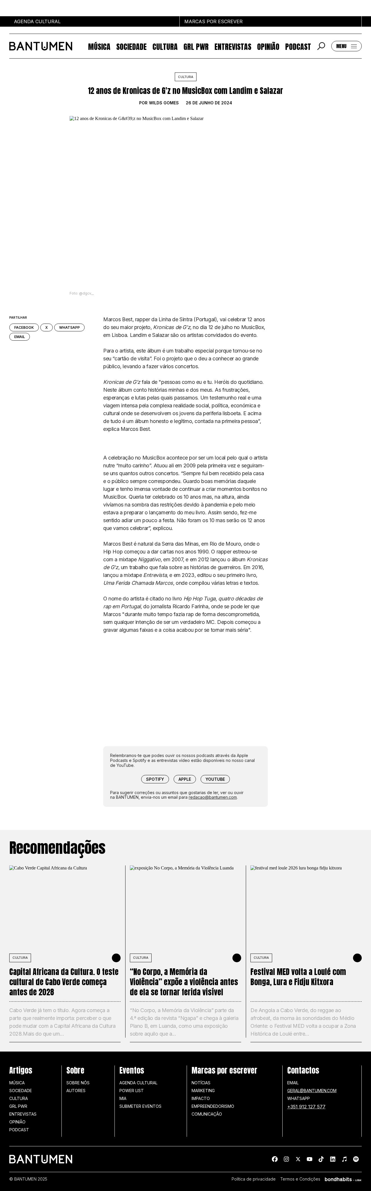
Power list (131, 1090)
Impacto (201, 1098)
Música (99, 46)
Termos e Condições (300, 1179)
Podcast (298, 46)
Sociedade (131, 46)
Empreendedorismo (213, 1106)
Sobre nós (78, 1082)
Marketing (203, 1090)
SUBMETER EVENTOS (140, 1106)
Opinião (268, 46)
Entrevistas (232, 46)
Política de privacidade (254, 1179)
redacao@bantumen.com (213, 797)
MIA (122, 1098)
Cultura (165, 46)
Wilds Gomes (164, 103)
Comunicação (207, 1114)
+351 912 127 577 (306, 1107)
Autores (76, 1090)
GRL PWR (196, 46)
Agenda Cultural (138, 1082)
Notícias (201, 1082)
